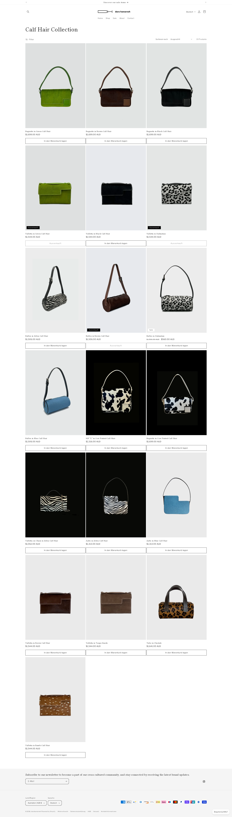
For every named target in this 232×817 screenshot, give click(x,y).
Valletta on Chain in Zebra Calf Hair (41, 541)
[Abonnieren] (66, 781)
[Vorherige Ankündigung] (26, 2)
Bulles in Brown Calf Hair (97, 336)
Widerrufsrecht (63, 811)
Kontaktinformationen (108, 811)
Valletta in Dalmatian (156, 234)
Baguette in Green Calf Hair (38, 131)
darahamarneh (36, 811)
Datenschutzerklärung (78, 811)
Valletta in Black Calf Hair (98, 234)
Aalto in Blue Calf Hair (157, 541)
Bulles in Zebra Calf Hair (36, 336)
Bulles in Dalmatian (156, 336)
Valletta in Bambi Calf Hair (37, 745)
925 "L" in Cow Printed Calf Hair (100, 438)
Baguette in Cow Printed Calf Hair (162, 438)
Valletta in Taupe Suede (97, 643)
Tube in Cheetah (154, 643)
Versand (96, 811)
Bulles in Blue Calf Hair (36, 438)
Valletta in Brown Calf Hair (37, 643)
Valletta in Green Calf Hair (37, 234)
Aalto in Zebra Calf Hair (97, 541)
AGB (89, 811)
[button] (28, 11)
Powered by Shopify (48, 811)
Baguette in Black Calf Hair (159, 131)
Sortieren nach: (162, 39)
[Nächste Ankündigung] (205, 2)
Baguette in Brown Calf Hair (98, 131)
